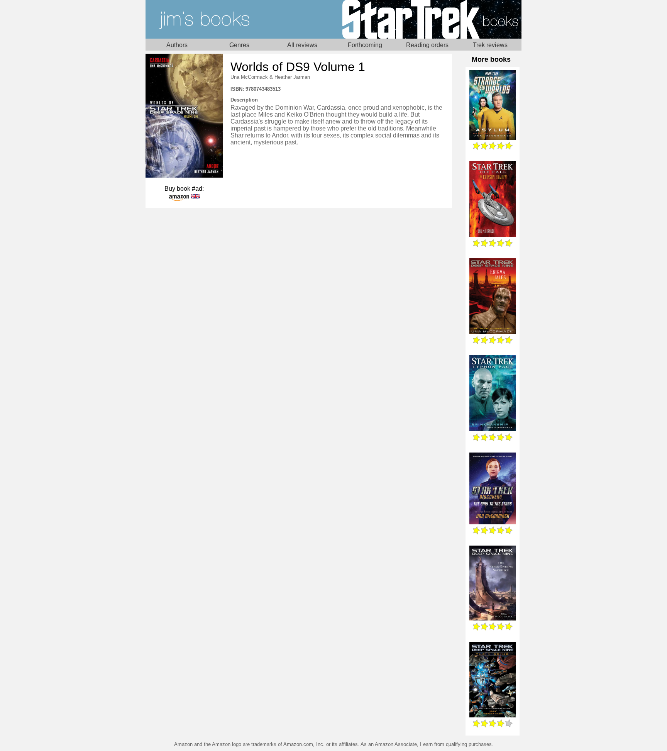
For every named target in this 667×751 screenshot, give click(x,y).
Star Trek (427, 19)
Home (240, 19)
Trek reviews (490, 45)
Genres (239, 45)
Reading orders (427, 45)
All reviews (302, 45)
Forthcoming (365, 45)
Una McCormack (249, 77)
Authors (177, 45)
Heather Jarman (292, 77)
